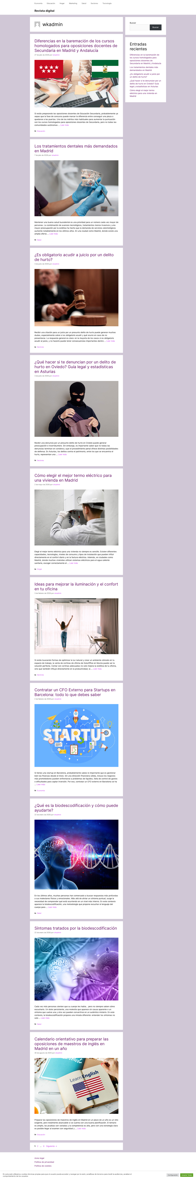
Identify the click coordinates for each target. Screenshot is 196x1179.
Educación (51, 3)
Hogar (62, 3)
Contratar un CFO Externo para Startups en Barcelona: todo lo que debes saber (74, 692)
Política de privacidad (44, 1162)
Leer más (64, 125)
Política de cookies (42, 1166)
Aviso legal (39, 1158)
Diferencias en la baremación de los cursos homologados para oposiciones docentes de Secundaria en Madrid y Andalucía (75, 45)
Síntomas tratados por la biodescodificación (75, 928)
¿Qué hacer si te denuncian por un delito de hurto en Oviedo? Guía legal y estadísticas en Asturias (75, 367)
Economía (38, 3)
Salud (84, 3)
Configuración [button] (173, 1175)
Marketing (73, 3)
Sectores (94, 3)
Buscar (133, 23)
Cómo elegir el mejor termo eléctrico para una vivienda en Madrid (73, 478)
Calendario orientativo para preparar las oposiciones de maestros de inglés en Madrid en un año (71, 1044)
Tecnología (107, 3)
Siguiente (51, 1146)
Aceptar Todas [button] (187, 1175)
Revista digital (44, 10)
